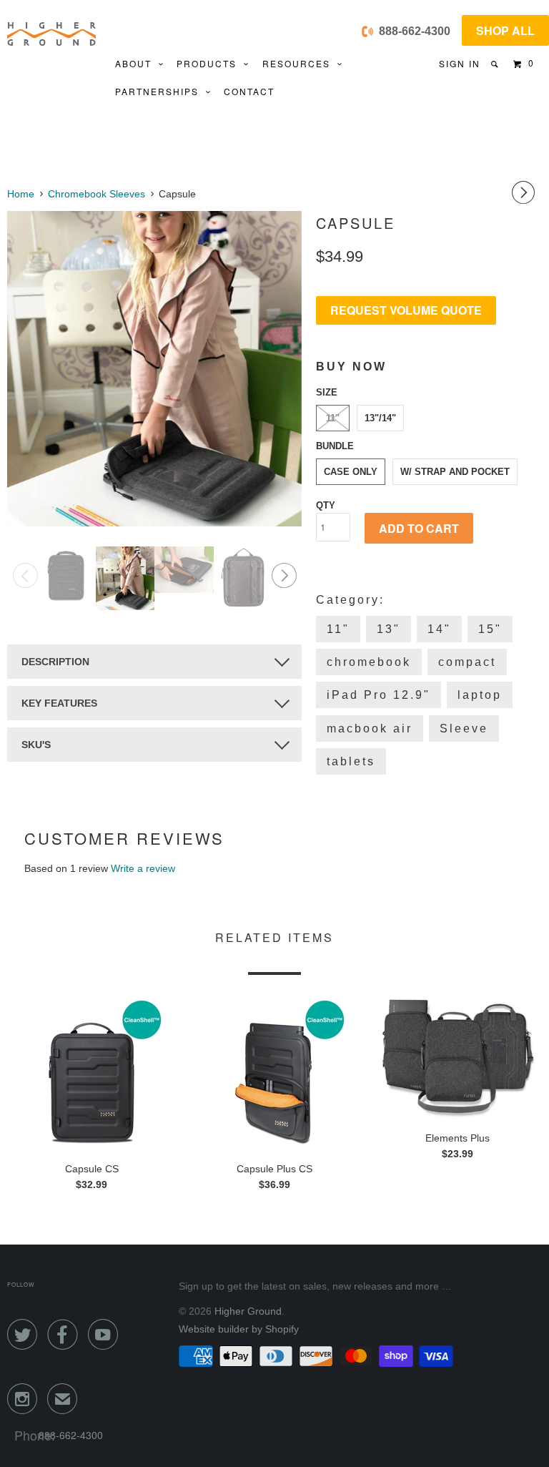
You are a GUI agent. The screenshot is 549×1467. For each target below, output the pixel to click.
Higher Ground (248, 1311)
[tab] (154, 661)
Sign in (459, 63)
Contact (249, 91)
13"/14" (380, 418)
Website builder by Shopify (239, 1329)
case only (350, 471)
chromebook (369, 662)
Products (210, 63)
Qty (325, 505)
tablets (351, 761)
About (137, 63)
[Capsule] (154, 368)
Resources (299, 63)
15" (490, 629)
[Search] (495, 64)
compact (467, 662)
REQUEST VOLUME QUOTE (406, 310)
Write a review (143, 868)
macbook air (369, 728)
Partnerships (160, 91)
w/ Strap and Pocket (455, 471)
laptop (480, 695)
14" (439, 629)
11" (333, 418)
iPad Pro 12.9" (378, 695)
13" (388, 629)
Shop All (505, 30)
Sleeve (464, 728)
